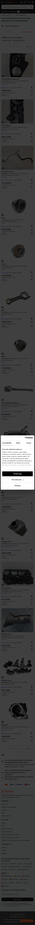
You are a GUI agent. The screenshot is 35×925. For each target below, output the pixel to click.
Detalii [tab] (18, 443)
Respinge (17, 485)
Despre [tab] (29, 443)
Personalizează (16, 479)
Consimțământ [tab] (6, 443)
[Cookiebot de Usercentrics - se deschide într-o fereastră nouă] (25, 438)
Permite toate (17, 473)
